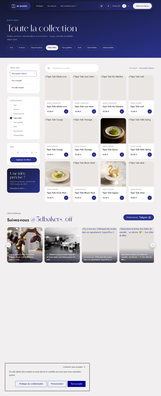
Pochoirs (22, 47)
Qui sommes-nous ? (69, 6)
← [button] (9, 245)
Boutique (39, 6)
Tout (11, 47)
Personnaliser (57, 384)
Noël (79, 47)
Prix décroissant (18, 87)
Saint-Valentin (92, 47)
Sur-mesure (51, 6)
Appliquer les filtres (23, 160)
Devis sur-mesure (142, 6)
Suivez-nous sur (137, 217)
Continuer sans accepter (73, 367)
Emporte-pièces (36, 47)
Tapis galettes (67, 47)
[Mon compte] (108, 6)
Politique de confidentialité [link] (31, 384)
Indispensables (108, 47)
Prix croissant (17, 80)
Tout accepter (77, 384)
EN (128, 6)
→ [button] (152, 245)
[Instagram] (101, 6)
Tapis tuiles (52, 47)
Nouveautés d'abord (23, 73)
